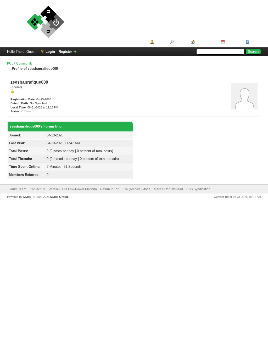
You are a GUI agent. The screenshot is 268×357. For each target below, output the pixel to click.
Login (50, 52)
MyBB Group (59, 196)
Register (65, 52)
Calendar (233, 42)
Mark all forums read (168, 189)
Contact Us (37, 189)
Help (254, 42)
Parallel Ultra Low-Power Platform (73, 189)
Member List (206, 42)
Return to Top (109, 189)
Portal (160, 42)
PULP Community (19, 63)
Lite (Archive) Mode (136, 189)
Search (180, 42)
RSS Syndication (198, 189)
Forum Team (17, 189)
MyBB (27, 196)
